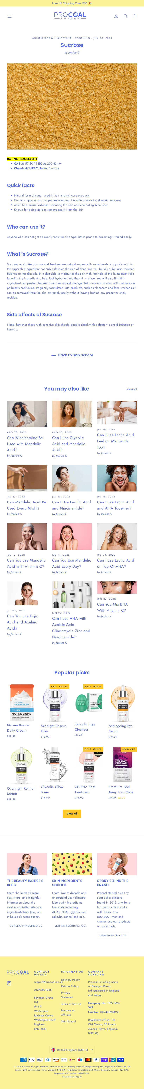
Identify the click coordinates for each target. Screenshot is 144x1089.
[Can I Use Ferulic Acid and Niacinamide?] (72, 478)
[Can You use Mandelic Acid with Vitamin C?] (27, 536)
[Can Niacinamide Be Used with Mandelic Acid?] (27, 414)
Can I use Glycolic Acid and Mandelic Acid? (68, 444)
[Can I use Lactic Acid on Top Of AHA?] (117, 536)
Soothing (82, 38)
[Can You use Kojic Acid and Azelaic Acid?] (27, 593)
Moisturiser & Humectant (52, 38)
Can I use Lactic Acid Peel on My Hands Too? (115, 441)
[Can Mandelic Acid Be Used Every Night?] (27, 478)
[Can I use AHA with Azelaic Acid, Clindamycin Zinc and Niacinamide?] (72, 594)
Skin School (68, 1021)
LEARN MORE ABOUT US (113, 935)
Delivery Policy (70, 980)
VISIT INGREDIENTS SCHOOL (71, 926)
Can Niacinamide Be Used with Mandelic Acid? (25, 444)
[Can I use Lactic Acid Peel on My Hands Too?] (117, 412)
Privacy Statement (67, 995)
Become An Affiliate (68, 1012)
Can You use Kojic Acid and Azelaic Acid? (22, 622)
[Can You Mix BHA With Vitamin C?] (117, 587)
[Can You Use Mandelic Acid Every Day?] (72, 536)
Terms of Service (71, 1004)
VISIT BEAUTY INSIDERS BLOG (25, 926)
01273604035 (43, 990)
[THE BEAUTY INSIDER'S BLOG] (27, 864)
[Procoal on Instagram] (9, 983)
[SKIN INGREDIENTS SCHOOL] (72, 864)
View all (131, 389)
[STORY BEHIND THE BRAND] (117, 864)
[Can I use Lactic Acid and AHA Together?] (117, 478)
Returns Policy (70, 986)
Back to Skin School (75, 355)
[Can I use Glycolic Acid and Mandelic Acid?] (72, 414)
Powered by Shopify (72, 1076)
